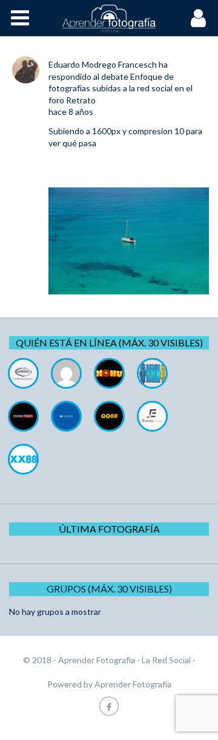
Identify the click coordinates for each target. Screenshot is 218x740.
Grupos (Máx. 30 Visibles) (109, 588)
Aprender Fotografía (132, 684)
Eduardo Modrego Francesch (102, 64)
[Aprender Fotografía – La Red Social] (109, 18)
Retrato (81, 100)
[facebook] (109, 706)
